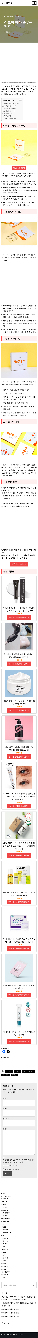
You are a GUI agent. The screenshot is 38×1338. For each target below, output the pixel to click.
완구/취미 (4, 1244)
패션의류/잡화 (5, 1266)
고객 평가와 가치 (9, 111)
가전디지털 (4, 1199)
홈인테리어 (4, 1275)
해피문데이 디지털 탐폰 (10, 1309)
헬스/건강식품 (5, 1272)
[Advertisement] (19, 62)
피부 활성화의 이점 (10, 106)
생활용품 (4, 1227)
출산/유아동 (4, 1258)
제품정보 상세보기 (19, 564)
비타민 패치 (17, 1071)
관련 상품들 (8, 116)
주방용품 (4, 1252)
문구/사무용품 (5, 1213)
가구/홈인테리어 (6, 1196)
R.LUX (3, 1193)
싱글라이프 (4, 1241)
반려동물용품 (5, 1221)
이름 (5, 1098)
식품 (2, 1235)
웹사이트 (6, 1119)
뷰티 (2, 1224)
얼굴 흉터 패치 (5, 1075)
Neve (3, 1334)
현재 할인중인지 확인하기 (19, 617)
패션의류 (4, 1263)
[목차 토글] (19, 100)
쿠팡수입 (4, 1261)
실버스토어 (4, 1238)
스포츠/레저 (4, 1230)
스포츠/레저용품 (6, 1232)
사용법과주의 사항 (10, 108)
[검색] (34, 1285)
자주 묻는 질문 (8, 113)
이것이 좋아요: (12, 118)
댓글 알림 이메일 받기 (11, 1166)
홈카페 (3, 1277)
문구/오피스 (4, 1216)
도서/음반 (4, 1207)
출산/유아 (4, 1255)
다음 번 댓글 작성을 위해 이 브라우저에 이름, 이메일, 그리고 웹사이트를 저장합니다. (18, 1161)
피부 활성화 (14, 1075)
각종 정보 (4, 1201)
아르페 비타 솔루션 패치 (28, 1071)
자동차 (3, 1246)
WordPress (19, 1334)
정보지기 (9, 32)
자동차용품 (4, 1249)
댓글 (5, 1129)
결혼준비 (4, 1204)
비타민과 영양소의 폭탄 (11, 104)
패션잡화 (4, 1269)
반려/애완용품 (5, 1218)
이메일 (5, 1109)
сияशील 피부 (9, 1071)
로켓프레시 (4, 1210)
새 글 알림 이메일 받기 (12, 1169)
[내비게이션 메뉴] (34, 3)
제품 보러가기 (19, 168)
